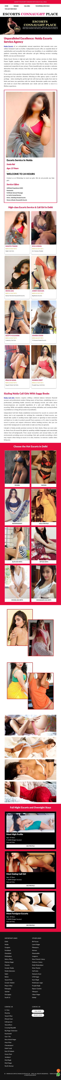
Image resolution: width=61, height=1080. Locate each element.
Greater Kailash (9, 983)
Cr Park (7, 1010)
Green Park (8, 1054)
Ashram (34, 950)
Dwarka (7, 965)
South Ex (7, 997)
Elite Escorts (17, 562)
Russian (16, 6)
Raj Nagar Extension (11, 1031)
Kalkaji (34, 997)
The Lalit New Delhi (11, 9)
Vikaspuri (35, 991)
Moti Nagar (8, 1063)
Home (6, 6)
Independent (17, 523)
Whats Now (38, 1015)
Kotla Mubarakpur (37, 965)
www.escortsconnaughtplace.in (18, 1073)
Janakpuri (8, 1057)
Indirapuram (8, 1022)
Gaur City (8, 1036)
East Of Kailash (9, 1051)
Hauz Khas (8, 1042)
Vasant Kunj (8, 980)
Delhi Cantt (8, 1048)
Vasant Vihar (9, 1016)
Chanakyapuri (9, 1045)
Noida (6, 944)
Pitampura (35, 947)
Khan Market (36, 968)
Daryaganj (8, 994)
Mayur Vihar (8, 986)
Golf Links (35, 971)
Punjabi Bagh (36, 986)
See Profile (30, 846)
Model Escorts (17, 600)
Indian (43, 485)
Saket (6, 974)
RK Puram (35, 941)
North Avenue (9, 1066)
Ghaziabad (8, 953)
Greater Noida (9, 968)
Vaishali (7, 991)
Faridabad (8, 950)
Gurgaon (7, 947)
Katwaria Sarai (36, 974)
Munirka (7, 1013)
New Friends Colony (38, 959)
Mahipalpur (8, 956)
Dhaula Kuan (9, 1019)
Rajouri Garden (37, 988)
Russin (17, 485)
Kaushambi (8, 1033)
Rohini (6, 977)
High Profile (44, 523)
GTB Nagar (35, 977)
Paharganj (8, 988)
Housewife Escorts (43, 600)
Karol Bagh (35, 980)
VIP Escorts (43, 562)
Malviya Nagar (9, 962)
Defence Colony (37, 962)
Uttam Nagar (36, 994)
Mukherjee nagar (37, 983)
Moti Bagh (8, 1060)
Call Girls (27, 6)
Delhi (6, 941)
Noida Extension (10, 971)
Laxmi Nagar (36, 944)
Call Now (38, 1011)
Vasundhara (8, 1025)
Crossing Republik (10, 1028)
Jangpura (35, 956)
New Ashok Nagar (10, 1039)
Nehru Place (9, 959)
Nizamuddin (36, 953)
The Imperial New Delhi (42, 6)
